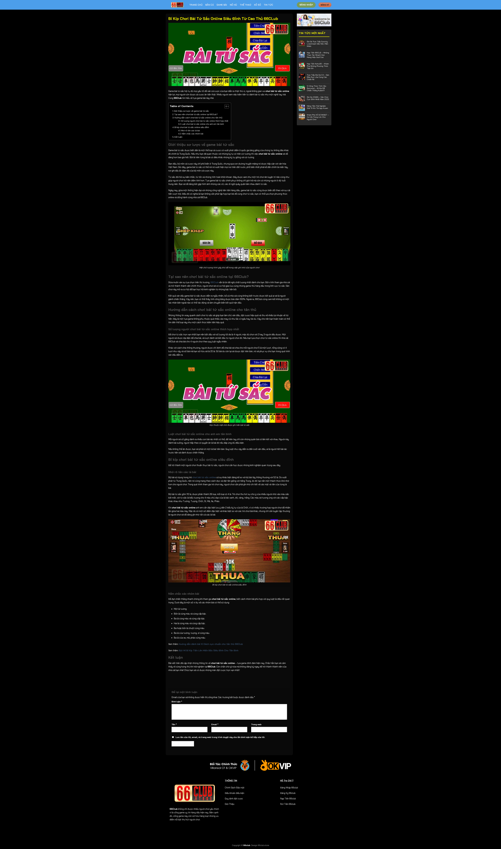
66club (246, 845)
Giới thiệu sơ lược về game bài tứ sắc (191, 111)
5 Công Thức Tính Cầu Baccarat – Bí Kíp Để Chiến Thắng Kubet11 (316, 88)
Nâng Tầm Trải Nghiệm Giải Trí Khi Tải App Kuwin (317, 107)
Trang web (256, 724)
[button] (225, 106)
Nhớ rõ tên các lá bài (190, 130)
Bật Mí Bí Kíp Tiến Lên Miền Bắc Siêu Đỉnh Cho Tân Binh (208, 650)
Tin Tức (268, 4)
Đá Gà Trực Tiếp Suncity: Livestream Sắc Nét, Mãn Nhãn (317, 43)
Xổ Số (257, 4)
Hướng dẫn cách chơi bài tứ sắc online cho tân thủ (198, 117)
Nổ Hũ (233, 4)
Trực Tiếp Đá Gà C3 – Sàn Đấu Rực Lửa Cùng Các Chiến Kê (318, 77)
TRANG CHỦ (195, 4)
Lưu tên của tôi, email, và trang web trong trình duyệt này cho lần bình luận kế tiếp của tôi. (220, 737)
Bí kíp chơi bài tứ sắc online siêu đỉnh (191, 127)
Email (214, 724)
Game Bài (222, 4)
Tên (174, 724)
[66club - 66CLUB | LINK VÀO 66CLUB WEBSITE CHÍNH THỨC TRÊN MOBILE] (177, 4)
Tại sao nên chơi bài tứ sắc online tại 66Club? (196, 114)
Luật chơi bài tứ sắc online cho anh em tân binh (203, 124)
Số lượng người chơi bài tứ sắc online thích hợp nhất (204, 121)
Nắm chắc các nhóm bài (193, 133)
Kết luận (178, 137)
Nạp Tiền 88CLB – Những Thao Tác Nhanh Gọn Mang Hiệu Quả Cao (318, 54)
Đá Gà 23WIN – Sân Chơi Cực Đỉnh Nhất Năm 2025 (318, 98)
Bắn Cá (209, 4)
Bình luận (177, 701)
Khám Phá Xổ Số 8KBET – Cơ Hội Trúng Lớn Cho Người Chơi (318, 117)
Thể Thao (245, 4)
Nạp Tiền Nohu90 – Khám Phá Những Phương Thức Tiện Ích (318, 66)
